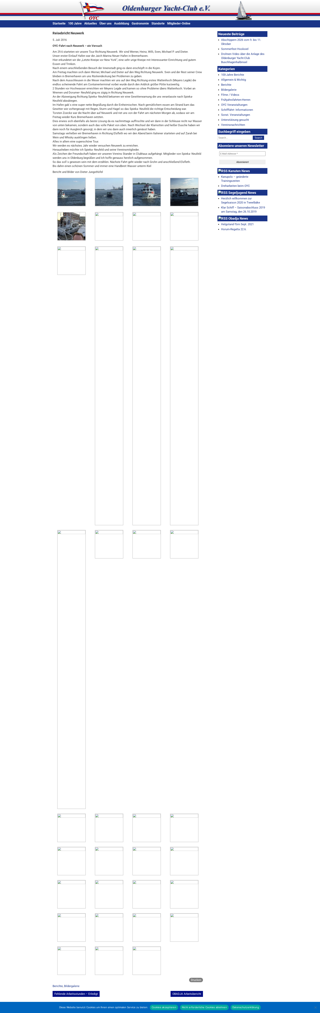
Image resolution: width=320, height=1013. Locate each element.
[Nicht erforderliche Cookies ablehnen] (315, 1007)
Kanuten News (239, 171)
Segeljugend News (242, 193)
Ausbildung (121, 23)
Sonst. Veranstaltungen (235, 114)
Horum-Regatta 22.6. (233, 229)
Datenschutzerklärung (245, 1007)
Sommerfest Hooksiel (235, 49)
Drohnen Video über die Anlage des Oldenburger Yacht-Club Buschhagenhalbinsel (242, 58)
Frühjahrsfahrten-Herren (235, 99)
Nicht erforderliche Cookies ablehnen (204, 1007)
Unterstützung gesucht (235, 120)
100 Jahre (75, 23)
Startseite (59, 23)
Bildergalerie (71, 986)
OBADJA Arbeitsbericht (186, 994)
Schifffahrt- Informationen (237, 109)
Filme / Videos (230, 94)
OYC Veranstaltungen (234, 104)
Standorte (158, 23)
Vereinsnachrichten (233, 125)
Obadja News (238, 218)
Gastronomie (140, 23)
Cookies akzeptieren (164, 1007)
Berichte (58, 986)
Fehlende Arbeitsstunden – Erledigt (76, 994)
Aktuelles (90, 23)
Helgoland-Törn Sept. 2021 (237, 224)
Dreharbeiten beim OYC (235, 186)
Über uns (105, 23)
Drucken (196, 980)
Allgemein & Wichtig (233, 79)
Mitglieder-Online (178, 23)
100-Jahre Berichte (232, 74)
